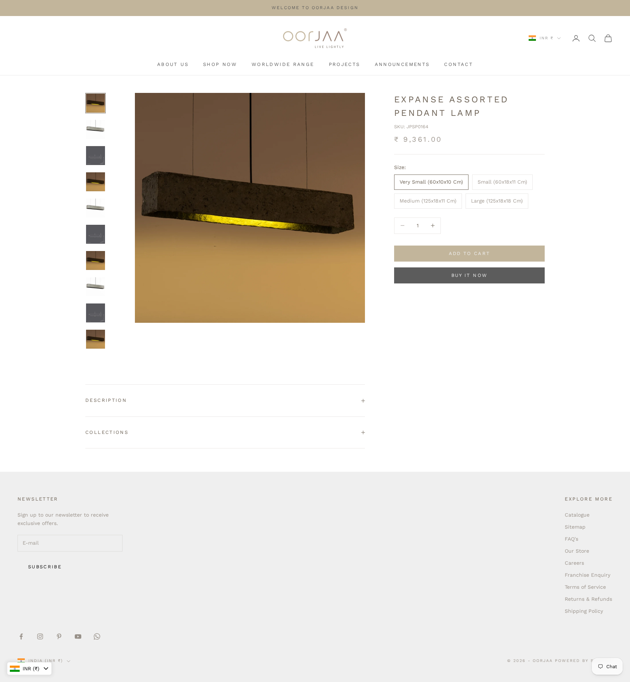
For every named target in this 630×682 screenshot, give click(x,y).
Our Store (577, 551)
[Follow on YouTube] (78, 636)
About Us (172, 64)
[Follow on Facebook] (21, 636)
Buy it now (469, 275)
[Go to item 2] (95, 129)
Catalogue (577, 515)
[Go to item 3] (95, 155)
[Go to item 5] (95, 208)
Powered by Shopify (583, 660)
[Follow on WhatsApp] (97, 636)
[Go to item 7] (95, 260)
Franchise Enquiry (587, 575)
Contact (458, 64)
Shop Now (220, 64)
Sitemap (575, 527)
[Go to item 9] (95, 313)
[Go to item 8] (95, 287)
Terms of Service (585, 587)
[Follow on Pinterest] (59, 636)
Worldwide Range (283, 64)
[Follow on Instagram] (40, 636)
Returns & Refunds (588, 599)
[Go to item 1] (95, 103)
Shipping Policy (584, 611)
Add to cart (469, 253)
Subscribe (45, 566)
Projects (344, 64)
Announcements (402, 64)
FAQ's (571, 539)
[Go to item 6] (95, 234)
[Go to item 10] (95, 339)
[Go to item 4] (95, 182)
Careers (574, 563)
